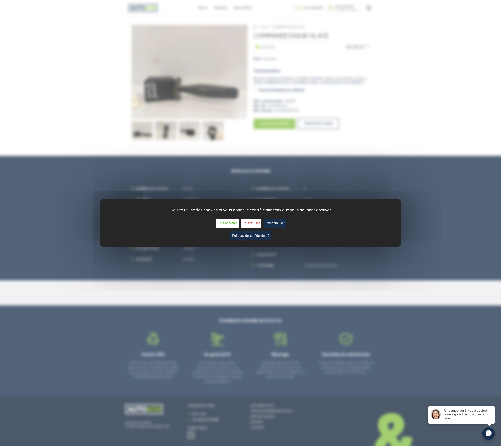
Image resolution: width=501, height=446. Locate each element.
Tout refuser (251, 223)
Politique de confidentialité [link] (250, 235)
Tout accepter (227, 223)
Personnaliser (275, 223)
